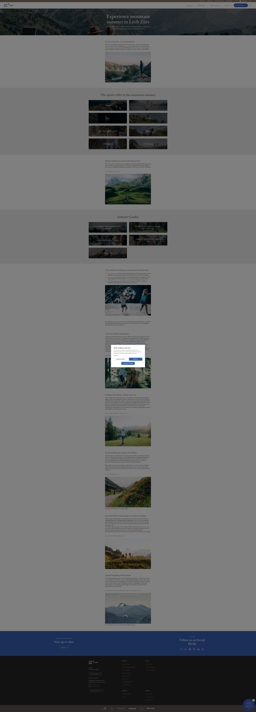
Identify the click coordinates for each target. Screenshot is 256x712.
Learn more (116, 355)
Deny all (135, 359)
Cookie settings (120, 359)
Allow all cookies (128, 363)
